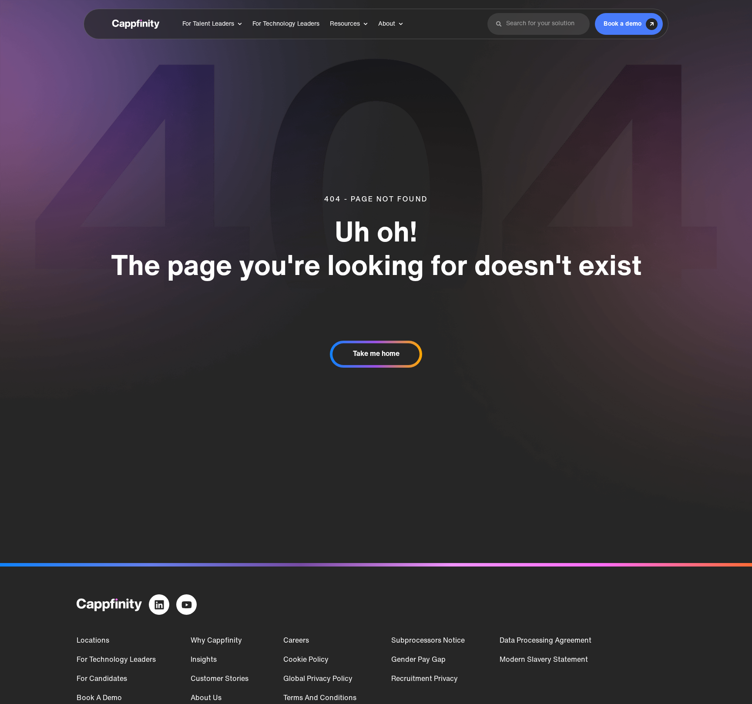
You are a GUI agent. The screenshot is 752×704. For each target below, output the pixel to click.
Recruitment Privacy (424, 679)
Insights (204, 660)
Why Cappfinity (216, 640)
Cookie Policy (306, 660)
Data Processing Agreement (545, 640)
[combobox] (543, 24)
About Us (206, 698)
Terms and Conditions (319, 698)
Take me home (376, 354)
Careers (296, 640)
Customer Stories (219, 679)
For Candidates (102, 679)
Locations (93, 640)
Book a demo (99, 698)
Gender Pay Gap (418, 660)
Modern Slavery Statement (544, 660)
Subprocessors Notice (428, 640)
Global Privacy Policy (317, 679)
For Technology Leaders (116, 660)
